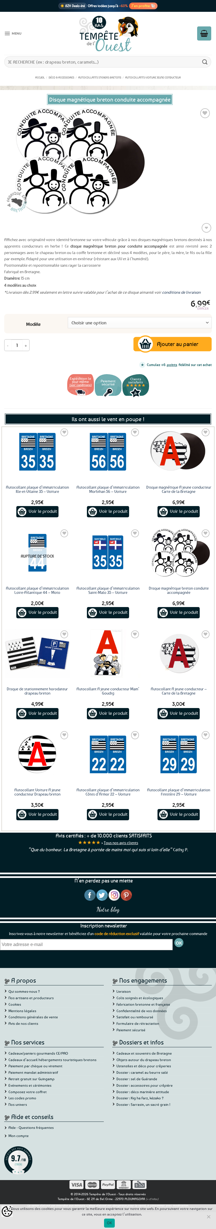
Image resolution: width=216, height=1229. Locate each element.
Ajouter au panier (177, 344)
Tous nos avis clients (121, 842)
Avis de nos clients (23, 1023)
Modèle (33, 324)
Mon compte (18, 1135)
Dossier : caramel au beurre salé (142, 1072)
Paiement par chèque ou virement (35, 1066)
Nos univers (17, 1104)
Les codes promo (22, 1098)
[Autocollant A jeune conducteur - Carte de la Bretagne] (178, 653)
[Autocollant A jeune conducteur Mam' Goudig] (108, 653)
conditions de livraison (181, 292)
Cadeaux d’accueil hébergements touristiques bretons (52, 1059)
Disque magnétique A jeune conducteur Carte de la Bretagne (178, 489)
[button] (12, 33)
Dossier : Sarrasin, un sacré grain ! (143, 1104)
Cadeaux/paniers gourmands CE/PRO (38, 1053)
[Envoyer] (205, 61)
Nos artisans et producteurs (31, 998)
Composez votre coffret (27, 1091)
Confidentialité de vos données (141, 1010)
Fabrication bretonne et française (143, 1004)
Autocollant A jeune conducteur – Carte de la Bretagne (179, 691)
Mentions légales (22, 1010)
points (172, 364)
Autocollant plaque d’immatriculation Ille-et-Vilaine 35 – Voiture (37, 489)
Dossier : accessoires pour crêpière (144, 1085)
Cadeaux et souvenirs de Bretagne (144, 1053)
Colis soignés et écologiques (139, 998)
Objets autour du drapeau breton (143, 1059)
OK (109, 1223)
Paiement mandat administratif (33, 1072)
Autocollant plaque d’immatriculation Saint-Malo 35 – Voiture (108, 590)
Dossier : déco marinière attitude (142, 1091)
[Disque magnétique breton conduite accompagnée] (178, 552)
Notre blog (108, 909)
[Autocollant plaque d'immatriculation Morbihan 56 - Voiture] (108, 451)
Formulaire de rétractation (137, 1023)
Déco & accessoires (61, 77)
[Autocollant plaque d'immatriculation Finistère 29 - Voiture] (178, 754)
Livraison (123, 991)
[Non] (208, 1218)
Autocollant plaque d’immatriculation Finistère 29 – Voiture (178, 792)
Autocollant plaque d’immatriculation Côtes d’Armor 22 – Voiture (108, 792)
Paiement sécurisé (130, 1030)
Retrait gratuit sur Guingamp (31, 1079)
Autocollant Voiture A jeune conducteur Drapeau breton (37, 792)
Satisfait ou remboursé (134, 1017)
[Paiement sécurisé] (108, 396)
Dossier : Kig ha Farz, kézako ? (140, 1098)
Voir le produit (43, 511)
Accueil (40, 77)
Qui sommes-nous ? (24, 991)
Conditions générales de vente (33, 1017)
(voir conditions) (80, 385)
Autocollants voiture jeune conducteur (153, 77)
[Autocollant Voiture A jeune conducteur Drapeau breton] (37, 754)
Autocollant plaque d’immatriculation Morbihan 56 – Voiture (108, 489)
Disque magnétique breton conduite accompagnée (179, 590)
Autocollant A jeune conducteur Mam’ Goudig (107, 691)
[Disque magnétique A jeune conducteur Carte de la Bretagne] (178, 451)
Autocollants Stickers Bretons (99, 77)
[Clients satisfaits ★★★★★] (135, 396)
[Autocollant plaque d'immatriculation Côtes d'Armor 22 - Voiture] (108, 754)
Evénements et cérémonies (29, 1085)
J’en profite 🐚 (143, 5)
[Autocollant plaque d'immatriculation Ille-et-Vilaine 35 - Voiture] (37, 451)
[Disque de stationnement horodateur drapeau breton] (37, 653)
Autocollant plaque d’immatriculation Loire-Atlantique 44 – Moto (37, 590)
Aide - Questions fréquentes (31, 1127)
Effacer (202, 308)
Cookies (14, 1004)
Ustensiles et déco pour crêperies (143, 1066)
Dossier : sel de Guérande (136, 1079)
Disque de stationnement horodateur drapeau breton (37, 691)
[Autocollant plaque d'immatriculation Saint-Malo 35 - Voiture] (108, 552)
